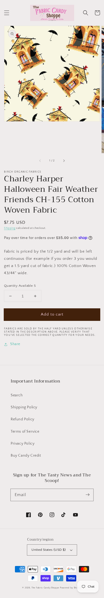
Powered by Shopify (71, 588)
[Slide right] (64, 160)
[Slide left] (40, 160)
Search (17, 395)
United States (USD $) (48, 550)
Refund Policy (22, 419)
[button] (7, 13)
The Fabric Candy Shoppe (45, 588)
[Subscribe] (87, 495)
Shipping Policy (24, 407)
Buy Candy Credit (26, 455)
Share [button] (15, 344)
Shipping (9, 228)
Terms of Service (25, 431)
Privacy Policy (22, 443)
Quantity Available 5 (20, 286)
